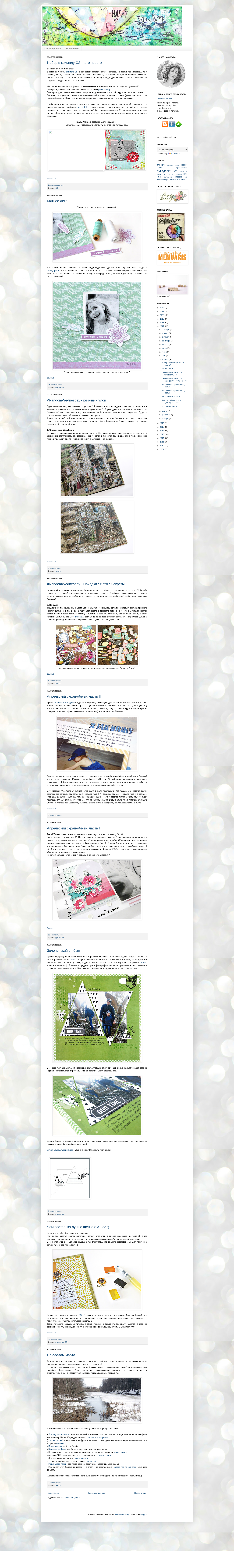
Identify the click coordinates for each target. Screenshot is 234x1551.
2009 (162, 449)
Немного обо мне (164, 98)
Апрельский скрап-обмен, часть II (74, 696)
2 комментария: (54, 568)
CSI (56, 188)
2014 (162, 431)
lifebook (178, 177)
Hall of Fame (72, 48)
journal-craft (168, 177)
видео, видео (56, 1440)
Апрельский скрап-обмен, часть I (73, 828)
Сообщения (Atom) (71, 1498)
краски (184, 165)
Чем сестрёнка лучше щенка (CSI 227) (78, 1227)
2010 (162, 446)
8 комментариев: (55, 681)
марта (165, 411)
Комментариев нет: (56, 185)
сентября (166, 341)
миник (159, 167)
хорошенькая (120, 1452)
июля (164, 348)
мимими (60, 1443)
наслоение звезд (104, 1455)
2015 (162, 427)
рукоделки (59, 387)
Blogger (143, 1515)
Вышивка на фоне (57, 1449)
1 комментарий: (54, 1483)
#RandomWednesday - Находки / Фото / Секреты (86, 584)
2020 (162, 315)
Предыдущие (140, 1493)
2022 (162, 307)
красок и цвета (81, 1458)
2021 (162, 311)
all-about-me (168, 174)
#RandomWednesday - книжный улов (76, 400)
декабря (166, 330)
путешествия (181, 168)
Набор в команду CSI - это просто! (75, 63)
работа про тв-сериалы (124, 1467)
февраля (166, 415)
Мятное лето (57, 201)
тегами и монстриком (98, 1437)
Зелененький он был (63, 951)
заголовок (91, 1461)
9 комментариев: (55, 1211)
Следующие (53, 1493)
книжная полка (173, 165)
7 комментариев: (55, 815)
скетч (72, 959)
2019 (162, 319)
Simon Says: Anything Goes (60, 1150)
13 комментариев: (55, 935)
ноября (165, 333)
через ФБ (82, 107)
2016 (162, 423)
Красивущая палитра (59, 1434)
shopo (165, 180)
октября (166, 337)
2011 (162, 442)
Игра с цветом (55, 1446)
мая (164, 356)
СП (175, 171)
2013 (162, 434)
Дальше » (51, 179)
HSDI (159, 177)
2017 (162, 326)
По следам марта (61, 1355)
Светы (144, 962)
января (165, 418)
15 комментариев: (55, 385)
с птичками (78, 617)
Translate (178, 154)
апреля (165, 359)
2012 (162, 438)
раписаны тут (104, 89)
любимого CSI (71, 72)
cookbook (178, 174)
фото (159, 174)
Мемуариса (53, 270)
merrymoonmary (122, 1515)
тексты (58, 571)
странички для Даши (64, 702)
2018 (162, 323)
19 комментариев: (55, 1339)
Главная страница (96, 1493)
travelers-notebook (177, 179)
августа (165, 344)
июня (164, 352)
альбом (161, 164)
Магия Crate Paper (57, 1464)
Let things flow (52, 48)
